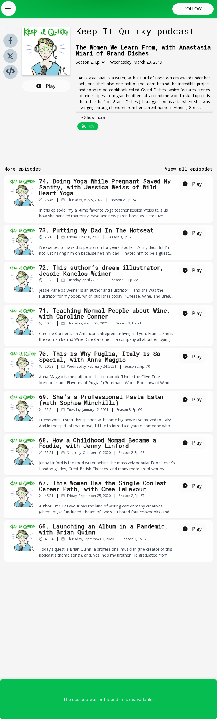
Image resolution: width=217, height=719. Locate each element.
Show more (94, 117)
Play (51, 86)
